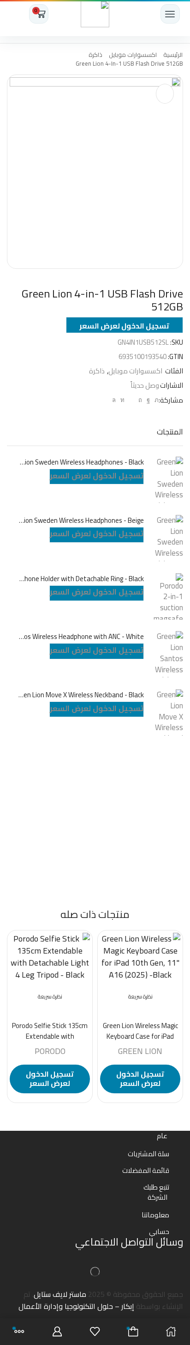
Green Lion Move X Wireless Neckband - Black (81, 694)
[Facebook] (148, 399)
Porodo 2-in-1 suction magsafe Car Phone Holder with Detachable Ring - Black (81, 578)
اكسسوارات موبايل (133, 54)
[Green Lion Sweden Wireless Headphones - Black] (168, 480)
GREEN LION (140, 1051)
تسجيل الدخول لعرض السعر (124, 326)
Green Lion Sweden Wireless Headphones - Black (81, 462)
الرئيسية (173, 54)
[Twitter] (155, 399)
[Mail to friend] (131, 399)
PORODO (50, 1051)
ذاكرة (95, 54)
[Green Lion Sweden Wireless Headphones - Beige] (168, 538)
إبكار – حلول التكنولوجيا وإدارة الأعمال (76, 1306)
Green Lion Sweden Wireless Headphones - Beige (81, 520)
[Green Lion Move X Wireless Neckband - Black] (168, 712)
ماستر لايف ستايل (60, 1294)
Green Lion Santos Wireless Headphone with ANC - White (81, 636)
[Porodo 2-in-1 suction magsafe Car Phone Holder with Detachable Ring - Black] (168, 596)
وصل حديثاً (145, 385)
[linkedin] (122, 399)
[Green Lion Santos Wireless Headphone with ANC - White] (168, 654)
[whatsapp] (115, 399)
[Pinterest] (140, 399)
